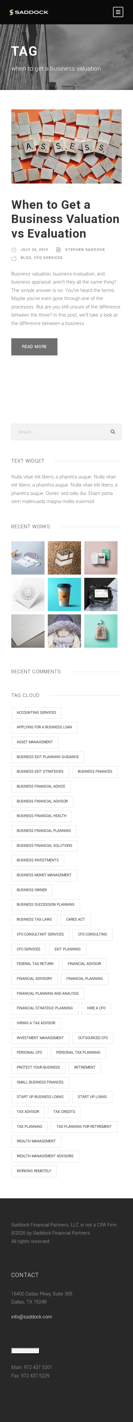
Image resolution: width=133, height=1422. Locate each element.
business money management (44, 875)
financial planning (84, 979)
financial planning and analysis (48, 993)
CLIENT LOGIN (25, 1351)
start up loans (92, 1097)
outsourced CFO (93, 1038)
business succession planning (46, 904)
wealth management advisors (45, 1156)
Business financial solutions (44, 846)
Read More (34, 346)
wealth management (36, 1141)
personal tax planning (78, 1052)
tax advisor (28, 1112)
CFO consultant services (40, 934)
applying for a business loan (44, 727)
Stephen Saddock (85, 250)
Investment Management (40, 1038)
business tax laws (34, 919)
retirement (85, 1067)
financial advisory (34, 979)
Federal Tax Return (35, 964)
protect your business (38, 1067)
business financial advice (41, 786)
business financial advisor (42, 801)
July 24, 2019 (34, 250)
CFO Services (48, 258)
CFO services (28, 949)
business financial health (41, 816)
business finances (95, 771)
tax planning (29, 1127)
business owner (32, 890)
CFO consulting (92, 934)
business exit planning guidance (48, 757)
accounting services (36, 713)
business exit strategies (40, 771)
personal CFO (29, 1052)
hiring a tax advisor (36, 1023)
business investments (38, 860)
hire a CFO (96, 1008)
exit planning (68, 949)
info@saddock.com (31, 1317)
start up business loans (40, 1097)
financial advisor (84, 964)
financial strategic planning (45, 1008)
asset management (35, 742)
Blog (26, 258)
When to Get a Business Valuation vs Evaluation (65, 219)
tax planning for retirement (84, 1127)
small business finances (40, 1082)
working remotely (34, 1171)
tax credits (64, 1112)
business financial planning (44, 831)
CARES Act (75, 919)
